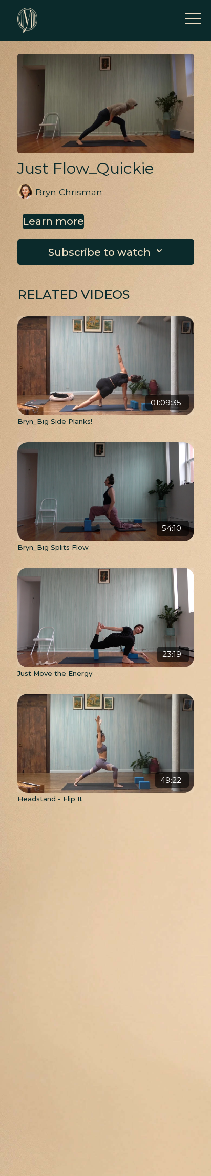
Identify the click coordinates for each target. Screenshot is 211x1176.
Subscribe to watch (99, 252)
